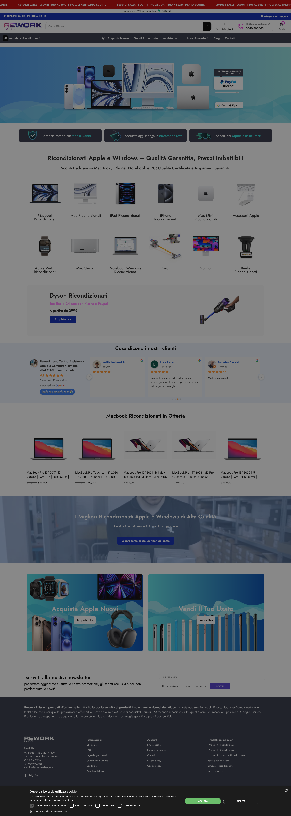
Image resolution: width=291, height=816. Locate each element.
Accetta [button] (203, 801)
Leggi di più (67, 799)
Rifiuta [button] (241, 801)
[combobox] (286, 790)
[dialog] (145, 801)
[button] (104, 811)
